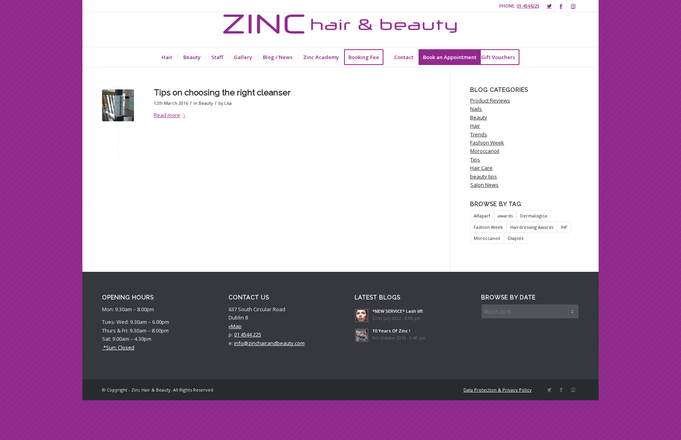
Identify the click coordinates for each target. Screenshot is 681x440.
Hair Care (481, 167)
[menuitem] (167, 57)
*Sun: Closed (118, 347)
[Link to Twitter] (549, 6)
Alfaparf (482, 216)
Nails (476, 108)
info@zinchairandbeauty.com (269, 343)
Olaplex (516, 238)
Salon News (484, 184)
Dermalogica (533, 216)
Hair (475, 125)
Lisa (228, 103)
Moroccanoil (484, 150)
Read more (167, 115)
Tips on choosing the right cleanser (222, 92)
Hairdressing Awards (531, 227)
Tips (475, 159)
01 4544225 (528, 6)
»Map (235, 326)
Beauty (206, 103)
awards (505, 216)
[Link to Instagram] (573, 6)
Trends (478, 134)
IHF (564, 227)
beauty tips (483, 176)
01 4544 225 (247, 334)
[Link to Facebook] (561, 6)
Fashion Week (487, 142)
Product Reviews (490, 100)
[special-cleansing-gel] (118, 105)
